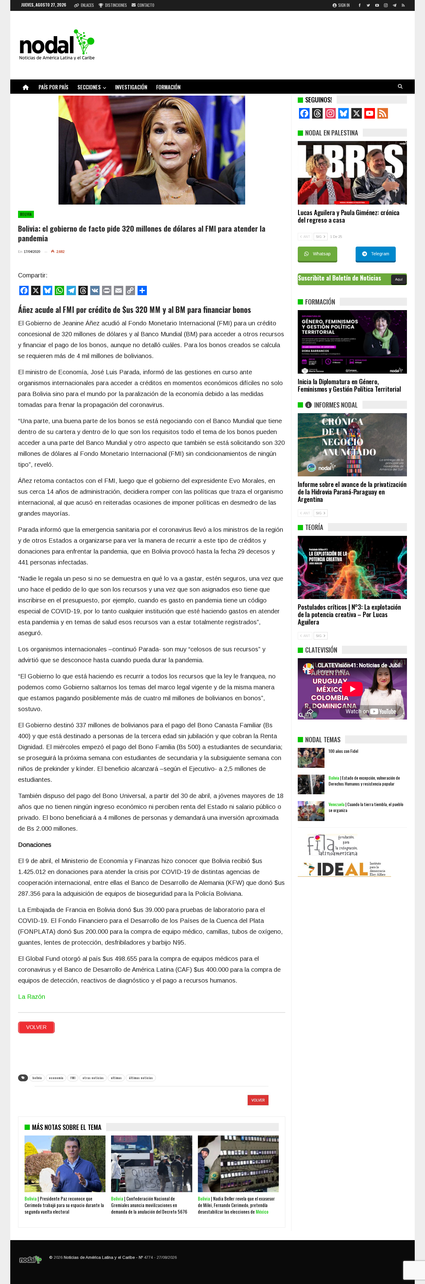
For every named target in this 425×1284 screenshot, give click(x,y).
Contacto (146, 5)
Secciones (89, 87)
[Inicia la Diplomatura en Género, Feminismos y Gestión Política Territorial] (352, 342)
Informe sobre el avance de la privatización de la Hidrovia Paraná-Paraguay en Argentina (352, 491)
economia (56, 1077)
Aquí (399, 279)
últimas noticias (141, 1077)
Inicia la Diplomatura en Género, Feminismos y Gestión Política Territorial (349, 385)
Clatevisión (321, 649)
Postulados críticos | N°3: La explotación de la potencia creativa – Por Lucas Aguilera (349, 614)
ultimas (116, 1077)
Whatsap (322, 253)
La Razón (31, 996)
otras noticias (93, 1077)
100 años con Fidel (343, 751)
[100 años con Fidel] (311, 758)
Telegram (380, 253)
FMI (72, 1077)
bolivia (37, 1077)
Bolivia (26, 214)
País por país (53, 87)
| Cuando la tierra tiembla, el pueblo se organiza (366, 807)
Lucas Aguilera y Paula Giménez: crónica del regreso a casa (348, 215)
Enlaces (87, 5)
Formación (168, 87)
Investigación (131, 87)
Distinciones (116, 5)
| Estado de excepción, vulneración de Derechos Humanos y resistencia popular (364, 780)
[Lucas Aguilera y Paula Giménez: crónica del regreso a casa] (352, 173)
